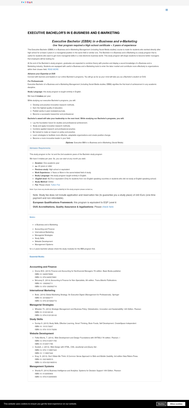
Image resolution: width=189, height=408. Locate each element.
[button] (77, 404)
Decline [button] (161, 404)
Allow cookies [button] (176, 404)
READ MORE (53, 69)
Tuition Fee (55, 184)
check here (108, 206)
